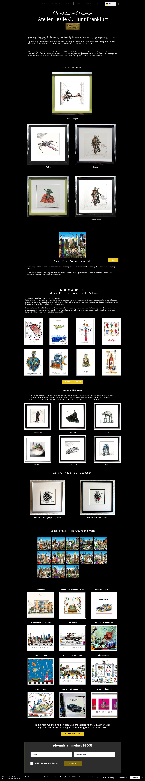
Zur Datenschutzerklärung (12, 779)
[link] (118, 4)
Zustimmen (135, 778)
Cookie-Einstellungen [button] (108, 778)
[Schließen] (142, 777)
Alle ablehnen (123, 778)
